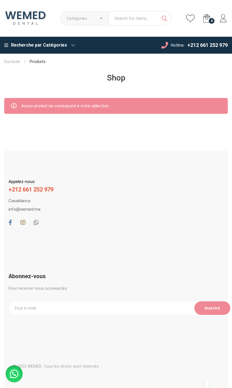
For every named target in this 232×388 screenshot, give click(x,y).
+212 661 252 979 (207, 45)
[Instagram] (23, 222)
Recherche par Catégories (39, 45)
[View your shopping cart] (207, 18)
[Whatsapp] (36, 222)
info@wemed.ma (24, 209)
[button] (14, 373)
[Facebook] (10, 222)
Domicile (12, 61)
